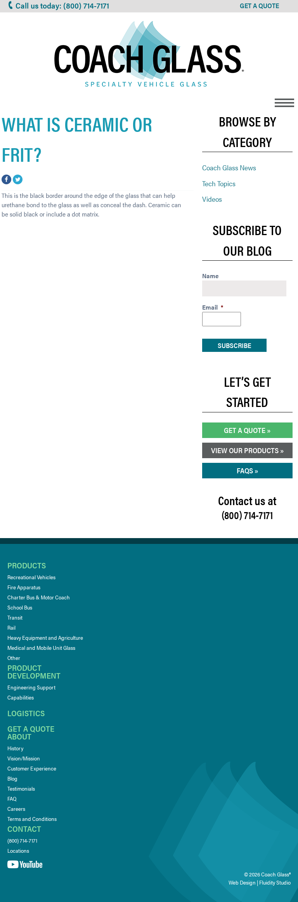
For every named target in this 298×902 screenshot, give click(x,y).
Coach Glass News (229, 167)
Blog (12, 778)
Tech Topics (219, 183)
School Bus (19, 607)
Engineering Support (31, 687)
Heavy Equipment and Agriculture (45, 637)
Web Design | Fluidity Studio (260, 882)
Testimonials (21, 788)
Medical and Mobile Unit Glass (41, 647)
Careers (16, 808)
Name (210, 276)
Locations (18, 850)
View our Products (245, 450)
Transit (15, 617)
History (15, 748)
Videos (212, 199)
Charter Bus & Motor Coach (38, 597)
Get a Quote (244, 430)
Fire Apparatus (23, 587)
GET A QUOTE (259, 5)
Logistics (26, 712)
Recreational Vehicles (31, 577)
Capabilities (20, 697)
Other (13, 657)
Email (212, 307)
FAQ (11, 798)
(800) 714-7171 (22, 840)
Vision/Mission (23, 758)
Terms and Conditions (32, 818)
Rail (11, 627)
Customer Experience (31, 768)
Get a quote (30, 728)
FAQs (245, 470)
